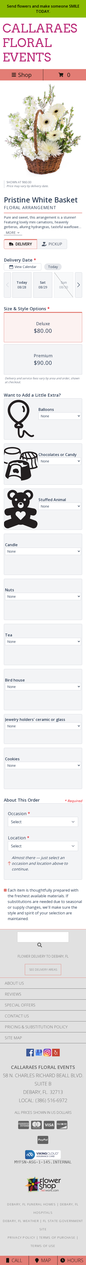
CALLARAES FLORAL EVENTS (39, 42)
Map (45, 1260)
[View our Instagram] (47, 1055)
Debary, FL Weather (21, 1221)
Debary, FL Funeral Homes (31, 1204)
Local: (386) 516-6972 (43, 1100)
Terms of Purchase (57, 1237)
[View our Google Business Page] (39, 1055)
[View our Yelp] (56, 1055)
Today (53, 266)
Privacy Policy (21, 1237)
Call (15, 1260)
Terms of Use (43, 1246)
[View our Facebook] (30, 1055)
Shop (25, 75)
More (11, 232)
